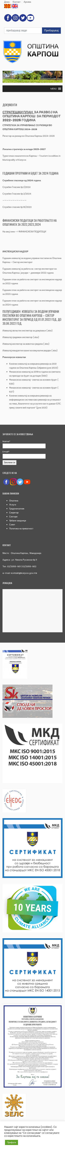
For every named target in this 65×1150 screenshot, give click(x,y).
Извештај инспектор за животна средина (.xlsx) (26, 343)
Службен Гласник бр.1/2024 (16, 187)
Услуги (12, 504)
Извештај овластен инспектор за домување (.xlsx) (27, 330)
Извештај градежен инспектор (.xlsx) (21, 337)
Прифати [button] (11, 1142)
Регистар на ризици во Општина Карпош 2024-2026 (28, 136)
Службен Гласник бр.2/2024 (17, 193)
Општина (13, 500)
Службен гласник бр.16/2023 (17, 207)
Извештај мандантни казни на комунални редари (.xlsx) (30, 350)
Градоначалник (16, 508)
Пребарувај (51, 30)
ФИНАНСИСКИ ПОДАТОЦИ (32, 231)
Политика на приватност (21, 528)
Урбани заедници (17, 520)
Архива (27, 1)
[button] (53, 88)
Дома (7, 1)
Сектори (13, 516)
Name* (6, 441)
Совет (12, 524)
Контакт (16, 1)
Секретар (13, 512)
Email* (5, 451)
